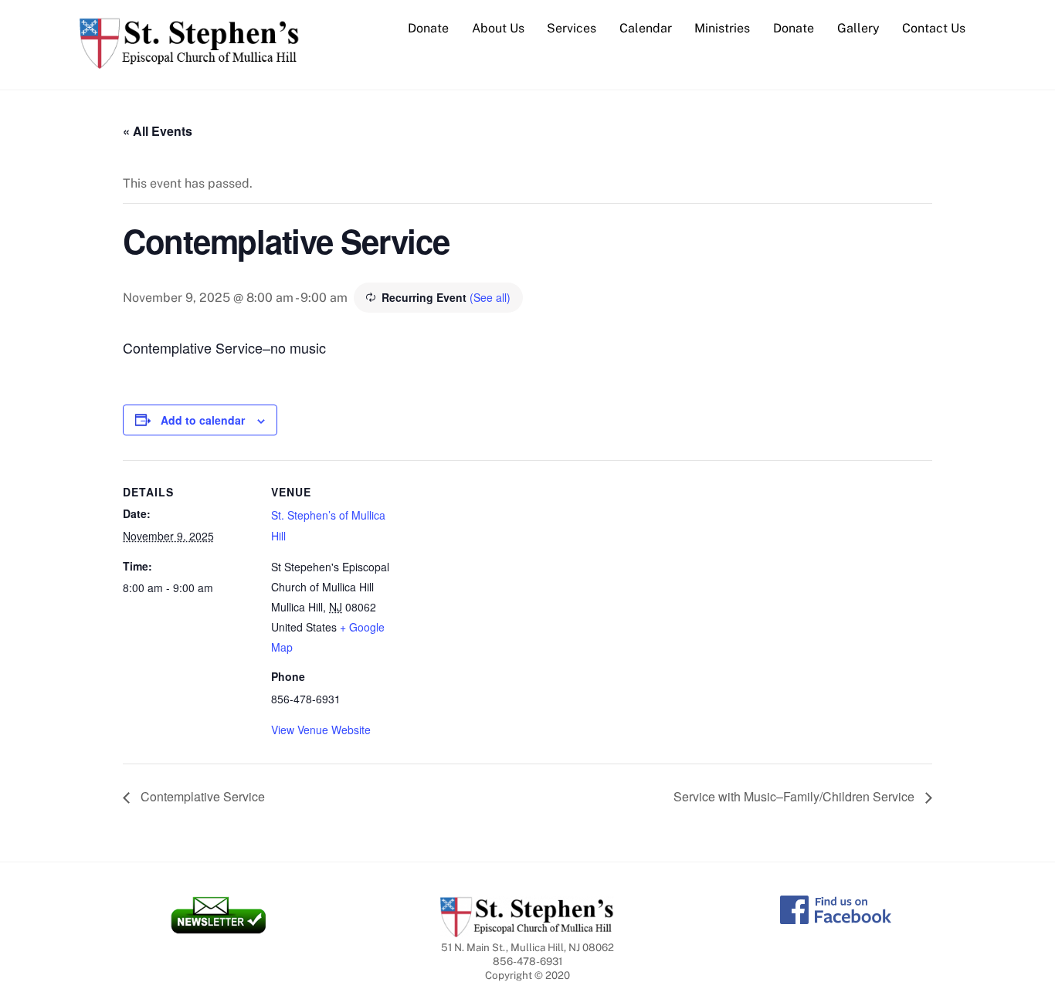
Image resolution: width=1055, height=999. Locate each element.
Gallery (858, 28)
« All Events (157, 131)
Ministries (722, 28)
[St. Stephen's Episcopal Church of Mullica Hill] (190, 61)
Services (571, 28)
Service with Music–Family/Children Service (795, 796)
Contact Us (933, 28)
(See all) (490, 297)
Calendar (645, 28)
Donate (428, 28)
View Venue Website (321, 729)
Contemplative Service (201, 796)
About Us (498, 28)
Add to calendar (203, 420)
